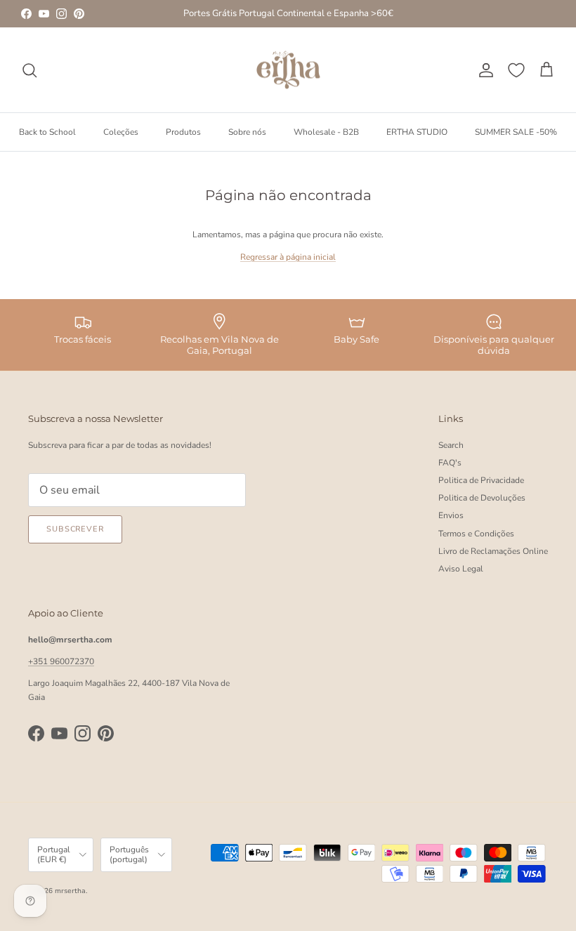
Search (451, 445)
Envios (451, 515)
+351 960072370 (61, 661)
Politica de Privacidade (481, 480)
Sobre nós (247, 132)
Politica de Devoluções (481, 497)
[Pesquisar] (29, 70)
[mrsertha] (288, 70)
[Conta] (483, 70)
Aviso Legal (460, 568)
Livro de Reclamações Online (493, 551)
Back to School (47, 132)
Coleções (120, 132)
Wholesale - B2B (326, 132)
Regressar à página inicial (288, 257)
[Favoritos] (516, 70)
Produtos (183, 132)
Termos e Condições (476, 533)
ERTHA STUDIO (416, 132)
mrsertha (70, 891)
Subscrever (75, 529)
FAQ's (450, 462)
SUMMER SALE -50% (516, 132)
